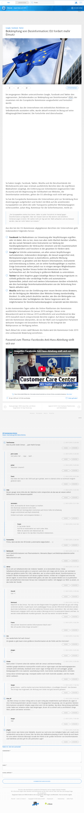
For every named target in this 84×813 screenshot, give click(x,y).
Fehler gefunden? (73, 398)
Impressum (50, 799)
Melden (66, 448)
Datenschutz (61, 799)
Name (5, 765)
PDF (71, 97)
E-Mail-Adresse (7, 772)
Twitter (52, 413)
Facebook (39, 413)
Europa (33, 413)
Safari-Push (70, 799)
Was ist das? (69, 394)
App (76, 2)
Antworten (75, 448)
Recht (46, 413)
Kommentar (7, 750)
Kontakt (80, 2)
